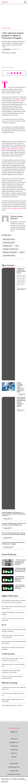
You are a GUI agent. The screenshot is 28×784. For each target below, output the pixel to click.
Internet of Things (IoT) (10, 249)
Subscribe (4, 781)
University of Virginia (10, 252)
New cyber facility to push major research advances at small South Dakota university (13, 533)
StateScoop (14, 749)
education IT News (8, 239)
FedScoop (14, 739)
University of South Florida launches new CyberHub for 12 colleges (13, 543)
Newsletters (14, 763)
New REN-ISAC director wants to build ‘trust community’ (19, 579)
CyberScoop (14, 746)
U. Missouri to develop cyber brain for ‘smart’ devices (21, 271)
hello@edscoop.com (14, 774)
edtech (22, 252)
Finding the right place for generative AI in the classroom (20, 569)
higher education (8, 242)
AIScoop (14, 757)
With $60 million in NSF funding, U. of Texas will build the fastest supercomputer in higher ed (14, 514)
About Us (14, 731)
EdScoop (14, 753)
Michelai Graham (9, 547)
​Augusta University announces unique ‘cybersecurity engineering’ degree (20, 387)
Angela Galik (20, 410)
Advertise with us (14, 767)
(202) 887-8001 (14, 770)
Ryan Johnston (7, 49)
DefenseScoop (14, 742)
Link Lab (19, 100)
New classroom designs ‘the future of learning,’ (20, 586)
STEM (16, 246)
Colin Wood (22, 394)
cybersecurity (7, 246)
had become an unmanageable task (14, 208)
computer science (9, 255)
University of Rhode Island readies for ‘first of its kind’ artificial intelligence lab (14, 524)
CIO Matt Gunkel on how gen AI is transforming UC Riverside (20, 562)
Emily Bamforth (21, 288)
